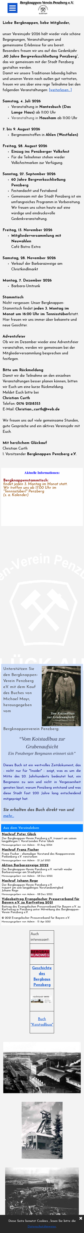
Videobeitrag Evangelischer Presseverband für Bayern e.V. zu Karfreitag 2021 (40, 900)
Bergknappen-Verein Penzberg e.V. (46, 2)
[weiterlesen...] (60, 90)
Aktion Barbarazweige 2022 (25, 865)
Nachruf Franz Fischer (20, 850)
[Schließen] (81, 1218)
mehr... (8, 816)
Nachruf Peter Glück (19, 834)
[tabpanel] (42, 241)
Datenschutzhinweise (42, 1226)
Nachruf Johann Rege (20, 881)
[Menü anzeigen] (12, 8)
